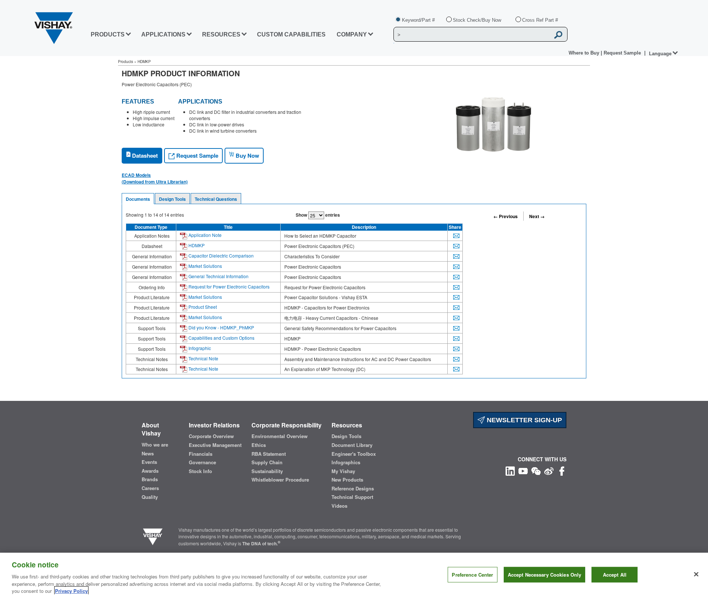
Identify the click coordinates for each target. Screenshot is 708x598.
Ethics (258, 445)
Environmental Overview (279, 436)
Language (660, 53)
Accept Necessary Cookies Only (545, 574)
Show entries (318, 214)
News (148, 453)
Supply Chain (266, 462)
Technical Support (352, 497)
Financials (200, 454)
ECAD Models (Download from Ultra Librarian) (155, 178)
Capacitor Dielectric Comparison (220, 255)
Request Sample (196, 155)
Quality (150, 497)
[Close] (696, 574)
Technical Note (202, 358)
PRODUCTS (108, 34)
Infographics (346, 462)
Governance (202, 462)
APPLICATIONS (163, 34)
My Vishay (343, 471)
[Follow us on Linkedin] (510, 470)
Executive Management (215, 445)
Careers (150, 488)
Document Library (352, 445)
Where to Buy (585, 53)
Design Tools (172, 199)
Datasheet (144, 155)
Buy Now (246, 155)
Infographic (199, 348)
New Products (347, 479)
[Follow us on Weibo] (548, 470)
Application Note (204, 235)
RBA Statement (268, 454)
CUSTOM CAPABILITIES (291, 34)
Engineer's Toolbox (354, 454)
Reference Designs (353, 488)
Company (352, 34)
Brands (150, 479)
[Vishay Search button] (558, 34)
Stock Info (200, 471)
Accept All (615, 574)
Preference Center (472, 574)
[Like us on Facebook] (561, 470)
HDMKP (196, 245)
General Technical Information (218, 276)
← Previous (505, 216)
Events (149, 462)
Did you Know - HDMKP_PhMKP (220, 327)
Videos (339, 506)
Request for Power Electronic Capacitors (228, 286)
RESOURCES (221, 34)
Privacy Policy (71, 590)
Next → (537, 216)
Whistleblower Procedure (280, 479)
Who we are (155, 444)
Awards (150, 471)
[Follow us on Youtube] (523, 470)
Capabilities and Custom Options (220, 338)
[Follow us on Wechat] (536, 470)
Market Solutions (204, 266)
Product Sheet (202, 307)
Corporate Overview (211, 436)
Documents (138, 199)
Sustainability (267, 471)
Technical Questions (216, 199)
